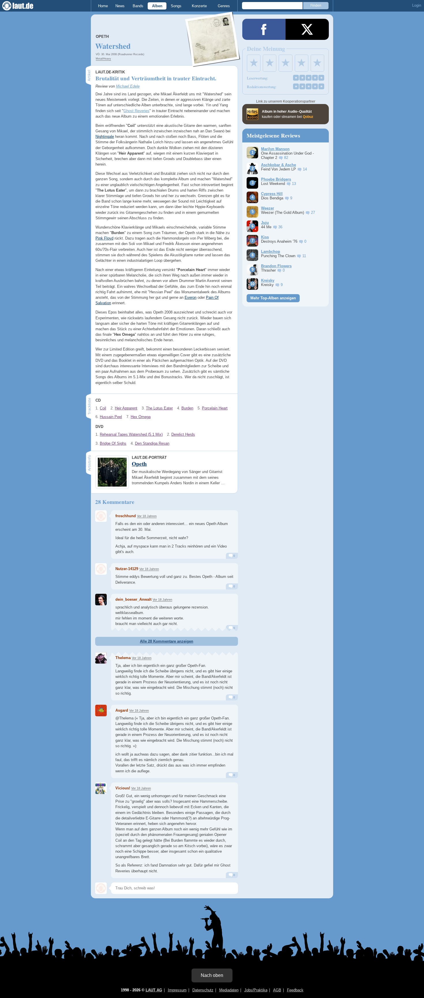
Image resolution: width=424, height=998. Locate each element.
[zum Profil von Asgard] (101, 710)
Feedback (295, 990)
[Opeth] (213, 63)
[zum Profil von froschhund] (101, 516)
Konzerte (199, 6)
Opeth (102, 36)
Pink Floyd (104, 238)
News (120, 6)
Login (416, 5)
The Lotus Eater (159, 408)
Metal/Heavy (103, 58)
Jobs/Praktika (255, 990)
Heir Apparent (126, 408)
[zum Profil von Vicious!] (101, 788)
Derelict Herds (183, 434)
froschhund (125, 516)
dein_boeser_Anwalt (133, 599)
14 (305, 169)
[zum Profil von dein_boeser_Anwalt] (101, 599)
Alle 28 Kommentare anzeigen (166, 641)
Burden (187, 408)
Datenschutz (202, 990)
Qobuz (308, 117)
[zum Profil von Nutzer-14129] (101, 569)
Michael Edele (128, 86)
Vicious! (122, 788)
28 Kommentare (114, 502)
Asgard (121, 710)
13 (294, 183)
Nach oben (212, 975)
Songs (176, 6)
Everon (190, 297)
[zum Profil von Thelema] (101, 658)
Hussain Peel (111, 417)
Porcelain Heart (215, 408)
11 (304, 256)
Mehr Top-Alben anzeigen (273, 298)
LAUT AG (154, 990)
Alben (157, 6)
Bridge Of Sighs (113, 443)
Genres (224, 6)
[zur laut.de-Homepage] (23, 6)
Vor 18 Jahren (147, 516)
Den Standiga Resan (152, 443)
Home (103, 6)
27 (313, 212)
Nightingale (104, 136)
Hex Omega (141, 417)
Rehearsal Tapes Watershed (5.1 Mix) (131, 434)
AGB (277, 990)
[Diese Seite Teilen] (264, 29)
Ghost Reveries (136, 111)
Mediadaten (229, 990)
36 (280, 227)
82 (286, 157)
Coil (103, 408)
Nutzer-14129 (126, 569)
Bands (138, 6)
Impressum (177, 990)
